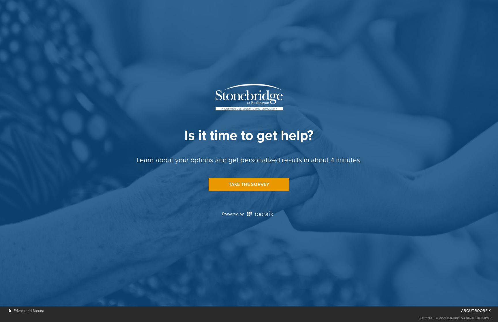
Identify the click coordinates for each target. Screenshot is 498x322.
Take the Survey (249, 184)
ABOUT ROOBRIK (476, 310)
